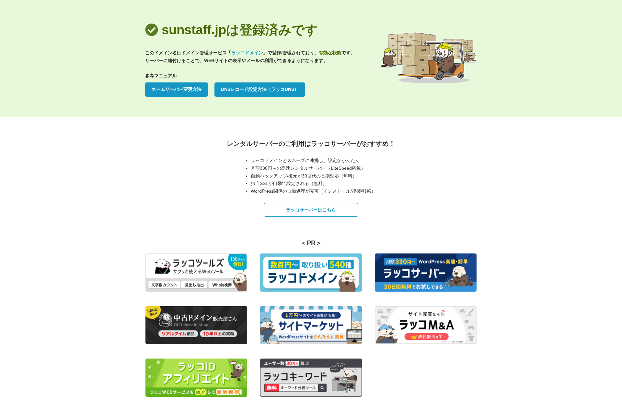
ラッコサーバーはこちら (311, 209)
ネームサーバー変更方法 (177, 89)
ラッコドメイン (247, 52)
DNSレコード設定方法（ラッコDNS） (260, 89)
